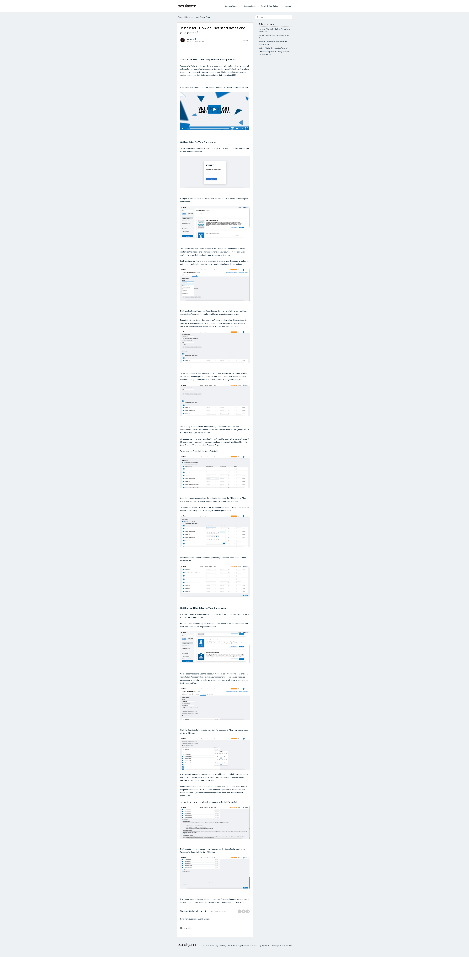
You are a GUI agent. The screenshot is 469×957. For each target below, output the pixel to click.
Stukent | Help (183, 17)
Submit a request (204, 919)
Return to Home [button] (250, 6)
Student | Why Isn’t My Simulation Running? (273, 48)
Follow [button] (245, 40)
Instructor (194, 17)
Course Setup (205, 17)
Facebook (240, 911)
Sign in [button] (288, 6)
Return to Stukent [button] (231, 6)
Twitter (244, 911)
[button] (201, 911)
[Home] (187, 6)
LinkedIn (248, 911)
